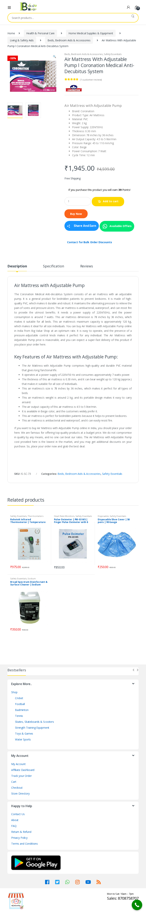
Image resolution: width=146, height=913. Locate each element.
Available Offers (120, 226)
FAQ (14, 826)
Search (132, 17)
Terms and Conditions (24, 843)
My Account (18, 764)
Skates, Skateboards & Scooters (34, 722)
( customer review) (91, 79)
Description (17, 266)
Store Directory (20, 793)
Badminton (22, 710)
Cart (13, 781)
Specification (53, 266)
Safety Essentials (113, 54)
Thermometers (35, 516)
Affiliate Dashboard (22, 770)
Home (11, 33)
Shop (14, 692)
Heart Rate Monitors (64, 516)
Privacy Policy (19, 837)
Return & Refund (21, 832)
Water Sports (23, 739)
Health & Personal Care (40, 33)
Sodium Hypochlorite (23, 579)
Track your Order (21, 776)
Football (20, 704)
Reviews (86, 266)
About (14, 820)
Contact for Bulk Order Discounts (89, 242)
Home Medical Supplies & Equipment (90, 33)
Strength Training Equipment (32, 727)
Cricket (19, 698)
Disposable (103, 516)
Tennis (19, 716)
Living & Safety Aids (22, 40)
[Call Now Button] (137, 905)
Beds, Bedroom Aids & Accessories (69, 40)
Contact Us (18, 814)
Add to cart (110, 201)
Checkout (17, 787)
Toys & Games (24, 733)
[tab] (17, 267)
